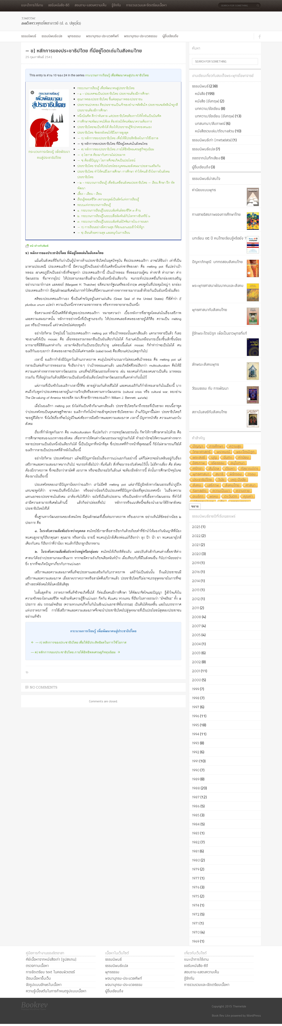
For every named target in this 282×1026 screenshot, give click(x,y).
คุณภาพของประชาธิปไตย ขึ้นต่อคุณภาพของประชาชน (109, 99)
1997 (195, 707)
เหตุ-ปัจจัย (238, 479)
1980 (196, 860)
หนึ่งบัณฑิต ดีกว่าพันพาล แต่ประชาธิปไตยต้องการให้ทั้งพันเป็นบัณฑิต (119, 116)
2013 (196, 590)
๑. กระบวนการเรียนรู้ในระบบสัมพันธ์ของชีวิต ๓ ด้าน (109, 210)
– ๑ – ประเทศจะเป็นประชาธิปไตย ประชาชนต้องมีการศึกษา (113, 94)
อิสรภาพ (199, 463)
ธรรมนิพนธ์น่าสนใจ (206, 178)
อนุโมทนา (238, 463)
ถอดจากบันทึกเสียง (206, 158)
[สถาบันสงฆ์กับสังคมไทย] (253, 418)
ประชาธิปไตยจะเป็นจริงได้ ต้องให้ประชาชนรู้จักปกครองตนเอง (114, 127)
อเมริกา (198, 496)
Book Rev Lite (221, 1015)
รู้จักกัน (116, 5)
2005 (196, 635)
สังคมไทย (232, 485)
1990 (196, 770)
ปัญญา (198, 446)
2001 (196, 671)
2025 (196, 527)
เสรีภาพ (213, 485)
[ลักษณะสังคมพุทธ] (253, 371)
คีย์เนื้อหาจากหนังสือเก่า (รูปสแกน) (51, 959)
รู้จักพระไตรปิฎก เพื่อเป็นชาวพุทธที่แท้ (219, 333)
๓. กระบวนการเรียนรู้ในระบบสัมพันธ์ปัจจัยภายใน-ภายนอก (112, 222)
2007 (196, 626)
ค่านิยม (243, 457)
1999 (195, 689)
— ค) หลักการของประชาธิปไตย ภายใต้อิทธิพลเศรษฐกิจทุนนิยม (115, 149)
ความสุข (235, 446)
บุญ (214, 457)
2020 (196, 554)
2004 (196, 644)
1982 (196, 842)
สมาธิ (219, 474)
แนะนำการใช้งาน (32, 5)
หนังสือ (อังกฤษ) (207, 101)
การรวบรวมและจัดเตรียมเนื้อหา (146, 5)
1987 (196, 797)
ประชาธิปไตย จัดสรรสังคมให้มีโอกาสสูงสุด (102, 133)
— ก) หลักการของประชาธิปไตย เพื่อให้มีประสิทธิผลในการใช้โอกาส (117, 138)
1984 (196, 824)
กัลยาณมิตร (249, 468)
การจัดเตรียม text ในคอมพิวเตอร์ (50, 972)
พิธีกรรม (236, 474)
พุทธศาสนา (201, 474)
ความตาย (243, 491)
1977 (196, 878)
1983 (196, 833)
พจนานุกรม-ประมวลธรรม (140, 36)
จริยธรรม (217, 463)
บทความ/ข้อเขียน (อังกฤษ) (214, 116)
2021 (196, 545)
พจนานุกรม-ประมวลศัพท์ (102, 36)
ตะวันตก (230, 496)
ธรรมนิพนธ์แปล (51, 36)
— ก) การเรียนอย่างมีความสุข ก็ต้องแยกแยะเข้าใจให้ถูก (110, 227)
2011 (195, 608)
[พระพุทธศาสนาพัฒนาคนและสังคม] (253, 292)
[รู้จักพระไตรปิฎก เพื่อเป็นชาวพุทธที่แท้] (253, 347)
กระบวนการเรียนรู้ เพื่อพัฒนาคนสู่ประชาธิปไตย (117, 75)
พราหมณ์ (223, 452)
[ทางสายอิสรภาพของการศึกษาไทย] (253, 221)
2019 (196, 563)
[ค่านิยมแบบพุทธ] (253, 197)
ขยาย (195, 506)
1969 (195, 941)
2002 (196, 662)
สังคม (197, 485)
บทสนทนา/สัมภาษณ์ (210, 123)
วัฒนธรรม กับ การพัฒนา (210, 388)
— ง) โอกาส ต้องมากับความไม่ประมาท (101, 155)
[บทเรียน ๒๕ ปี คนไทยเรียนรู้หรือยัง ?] (253, 244)
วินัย (221, 479)
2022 (196, 536)
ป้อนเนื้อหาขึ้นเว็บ (38, 978)
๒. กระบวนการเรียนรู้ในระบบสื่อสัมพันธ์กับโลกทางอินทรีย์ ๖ (113, 216)
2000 (196, 680)
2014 (196, 581)
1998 (196, 698)
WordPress (254, 1015)
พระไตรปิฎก (245, 452)
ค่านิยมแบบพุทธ (204, 190)
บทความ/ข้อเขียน (207, 108)
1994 (195, 734)
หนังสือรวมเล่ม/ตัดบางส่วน (214, 131)
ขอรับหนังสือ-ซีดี (58, 5)
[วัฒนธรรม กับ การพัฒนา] (253, 395)
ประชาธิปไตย (202, 479)
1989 (196, 779)
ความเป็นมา (221, 491)
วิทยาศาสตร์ (201, 452)
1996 (195, 716)
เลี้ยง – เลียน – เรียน (89, 194)
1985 (196, 815)
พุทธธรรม (74, 36)
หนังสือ (200, 94)
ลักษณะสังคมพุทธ (205, 364)
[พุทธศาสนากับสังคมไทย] (253, 316)
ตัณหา (230, 468)
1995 (195, 725)
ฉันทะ (227, 457)
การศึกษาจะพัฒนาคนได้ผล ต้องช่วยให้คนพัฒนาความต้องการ (114, 121)
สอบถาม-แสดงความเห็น (90, 5)
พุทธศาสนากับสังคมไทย (209, 310)
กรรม (252, 474)
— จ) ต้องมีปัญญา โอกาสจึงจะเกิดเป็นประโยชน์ (106, 160)
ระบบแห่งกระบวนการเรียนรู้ (94, 205)
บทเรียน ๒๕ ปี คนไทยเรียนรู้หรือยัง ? (219, 238)
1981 (195, 851)
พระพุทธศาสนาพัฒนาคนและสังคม (217, 285)
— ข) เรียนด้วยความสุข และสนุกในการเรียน (103, 233)
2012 (196, 599)
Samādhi (199, 491)
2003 (196, 653)
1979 (195, 869)
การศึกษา (216, 446)
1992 (195, 752)
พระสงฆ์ (199, 457)
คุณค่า (248, 496)
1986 (196, 806)
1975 (195, 896)
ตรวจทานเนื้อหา (37, 966)
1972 (196, 914)
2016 (196, 572)
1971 (195, 923)
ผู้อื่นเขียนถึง (170, 36)
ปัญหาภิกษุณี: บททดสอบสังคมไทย (217, 262)
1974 (195, 905)
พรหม (214, 496)
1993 (195, 743)
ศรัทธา (198, 468)
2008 (196, 617)
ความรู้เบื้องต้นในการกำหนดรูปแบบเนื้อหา (56, 991)
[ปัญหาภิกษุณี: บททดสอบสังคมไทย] (253, 268)
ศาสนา (251, 485)
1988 (196, 788)
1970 (196, 932)
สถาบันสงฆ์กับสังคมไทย (209, 412)
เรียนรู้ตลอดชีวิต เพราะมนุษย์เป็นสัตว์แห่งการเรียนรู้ (108, 199)
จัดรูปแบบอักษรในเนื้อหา (44, 985)
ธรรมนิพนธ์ (28, 36)
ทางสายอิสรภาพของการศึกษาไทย (216, 214)
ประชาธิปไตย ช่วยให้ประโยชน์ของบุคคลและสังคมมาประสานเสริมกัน (118, 166)
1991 (195, 761)
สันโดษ (214, 468)
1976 (196, 887)
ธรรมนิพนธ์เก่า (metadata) (212, 140)
